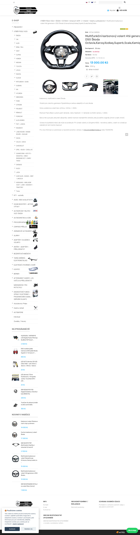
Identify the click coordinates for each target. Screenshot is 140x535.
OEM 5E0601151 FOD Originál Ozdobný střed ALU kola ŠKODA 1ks (29, 392)
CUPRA (18, 55)
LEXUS (18, 70)
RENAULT (19, 112)
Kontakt (45, 505)
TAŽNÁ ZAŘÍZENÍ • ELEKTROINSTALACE (20, 259)
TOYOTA (19, 66)
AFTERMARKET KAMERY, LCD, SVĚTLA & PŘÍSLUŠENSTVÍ (24, 279)
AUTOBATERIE (18, 312)
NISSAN (18, 62)
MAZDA (18, 74)
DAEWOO (19, 165)
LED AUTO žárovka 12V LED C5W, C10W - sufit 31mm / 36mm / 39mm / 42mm (29, 364)
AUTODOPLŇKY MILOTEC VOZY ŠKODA (22, 212)
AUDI (17, 43)
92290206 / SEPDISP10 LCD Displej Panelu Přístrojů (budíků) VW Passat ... (29, 338)
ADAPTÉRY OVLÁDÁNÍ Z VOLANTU (22, 241)
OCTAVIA (65, 21)
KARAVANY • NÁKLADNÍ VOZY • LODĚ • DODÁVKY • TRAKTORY (24, 185)
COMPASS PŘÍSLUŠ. (20, 227)
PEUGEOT (19, 109)
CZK (88, 2)
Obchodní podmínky (77, 507)
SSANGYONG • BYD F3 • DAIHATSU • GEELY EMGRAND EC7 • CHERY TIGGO (23, 157)
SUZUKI (18, 78)
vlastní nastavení (18, 524)
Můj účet (112, 10)
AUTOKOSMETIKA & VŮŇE (22, 218)
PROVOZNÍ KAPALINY (21, 222)
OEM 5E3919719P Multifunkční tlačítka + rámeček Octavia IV (28, 445)
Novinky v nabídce (21, 414)
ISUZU (18, 168)
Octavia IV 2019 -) (76, 21)
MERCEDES (19, 97)
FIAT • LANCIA (20, 124)
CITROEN (19, 105)
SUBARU (19, 86)
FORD (18, 101)
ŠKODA (18, 35)
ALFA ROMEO (20, 120)
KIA (17, 89)
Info (45, 501)
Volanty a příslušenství (98, 21)
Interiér (85, 21)
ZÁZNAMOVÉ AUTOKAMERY (23, 231)
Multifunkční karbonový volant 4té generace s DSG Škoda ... (29, 473)
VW (17, 39)
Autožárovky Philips (20, 303)
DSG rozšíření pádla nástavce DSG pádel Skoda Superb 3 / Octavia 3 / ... (29, 351)
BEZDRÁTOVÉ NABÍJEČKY (22, 254)
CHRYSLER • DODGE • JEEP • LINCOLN (24, 177)
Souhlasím (12, 529)
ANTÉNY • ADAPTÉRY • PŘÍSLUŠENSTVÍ (21, 248)
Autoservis (46, 510)
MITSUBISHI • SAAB (22, 82)
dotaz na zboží (94, 69)
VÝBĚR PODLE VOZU (21, 31)
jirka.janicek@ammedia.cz (92, 130)
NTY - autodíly (19, 195)
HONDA (18, 58)
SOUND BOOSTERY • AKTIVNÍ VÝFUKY (23, 205)
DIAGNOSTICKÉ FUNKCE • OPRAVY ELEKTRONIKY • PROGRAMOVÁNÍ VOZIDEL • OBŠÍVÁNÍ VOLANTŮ (23, 295)
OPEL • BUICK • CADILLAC (24, 150)
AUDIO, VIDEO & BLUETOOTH (23, 200)
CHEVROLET (20, 146)
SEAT (18, 51)
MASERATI (19, 128)
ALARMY (17, 235)
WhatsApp (132, 530)
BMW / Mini (19, 47)
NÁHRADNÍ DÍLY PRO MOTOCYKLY (20, 286)
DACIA (18, 138)
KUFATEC (17, 269)
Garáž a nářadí (19, 308)
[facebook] (87, 76)
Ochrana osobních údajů (109, 501)
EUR (94, 2)
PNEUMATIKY (18, 27)
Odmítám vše (28, 529)
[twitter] (92, 76)
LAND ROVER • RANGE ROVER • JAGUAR (23, 133)
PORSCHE (19, 116)
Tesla (18, 191)
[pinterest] (97, 76)
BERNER (16, 274)
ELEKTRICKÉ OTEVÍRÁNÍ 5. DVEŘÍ (24, 265)
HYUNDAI (19, 93)
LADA (18, 172)
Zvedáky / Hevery (20, 321)
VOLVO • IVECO (21, 142)
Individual (17, 317)
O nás (45, 507)
